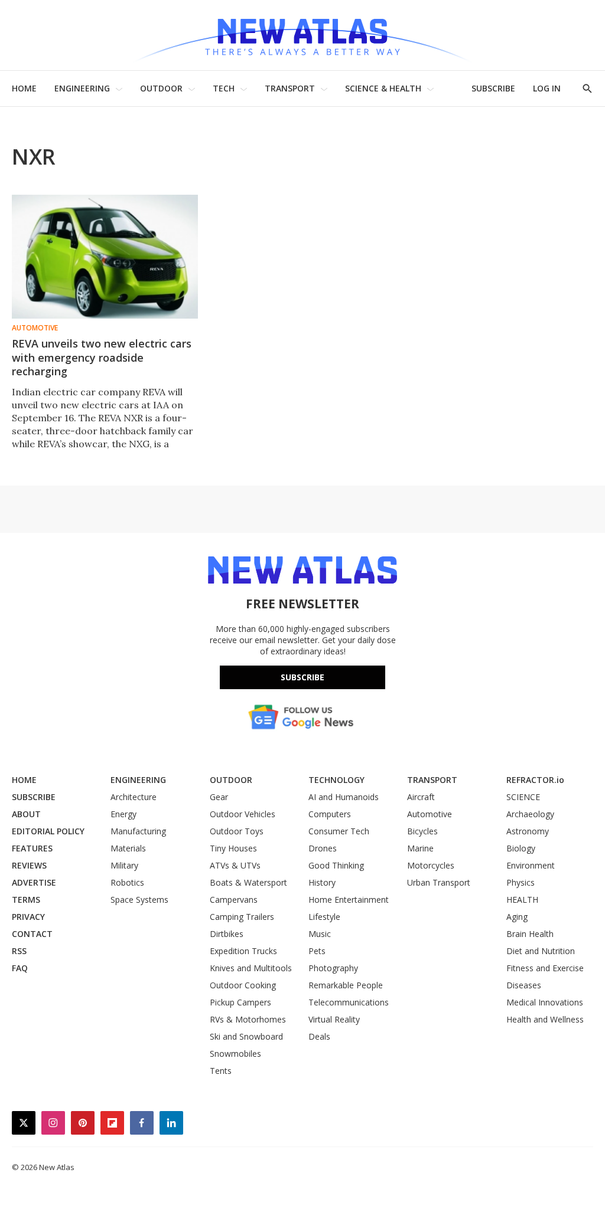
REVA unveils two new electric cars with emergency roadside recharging (101, 357)
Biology (520, 848)
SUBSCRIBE (493, 88)
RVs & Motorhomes (248, 1019)
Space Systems (139, 899)
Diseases (523, 985)
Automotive (35, 328)
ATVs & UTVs (235, 865)
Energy (123, 814)
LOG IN (547, 88)
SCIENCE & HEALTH (383, 88)
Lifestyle (324, 916)
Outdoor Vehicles (242, 814)
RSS (19, 950)
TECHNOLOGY (336, 779)
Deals (319, 1036)
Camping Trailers (242, 916)
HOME (24, 88)
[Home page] (302, 35)
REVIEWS (29, 865)
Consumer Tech (338, 831)
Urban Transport (438, 882)
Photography (333, 968)
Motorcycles (430, 865)
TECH (224, 88)
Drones (322, 848)
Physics (520, 882)
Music (319, 933)
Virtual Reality (334, 1019)
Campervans (234, 899)
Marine (420, 848)
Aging (517, 916)
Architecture (133, 796)
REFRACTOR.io (535, 779)
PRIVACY (28, 916)
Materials (128, 848)
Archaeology (530, 814)
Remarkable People (345, 985)
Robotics (127, 882)
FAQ (20, 968)
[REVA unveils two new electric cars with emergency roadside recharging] (105, 257)
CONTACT (32, 933)
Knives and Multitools (251, 968)
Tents (221, 1070)
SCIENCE (523, 796)
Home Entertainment (348, 899)
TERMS (26, 899)
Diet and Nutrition (540, 950)
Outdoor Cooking (243, 985)
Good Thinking (336, 865)
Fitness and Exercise (545, 968)
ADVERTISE (34, 882)
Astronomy (527, 831)
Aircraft (421, 796)
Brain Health (530, 933)
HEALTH (522, 899)
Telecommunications (348, 1002)
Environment (530, 865)
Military (124, 865)
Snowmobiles (235, 1053)
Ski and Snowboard (246, 1036)
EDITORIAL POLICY (48, 831)
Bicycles (422, 831)
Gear (219, 796)
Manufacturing (138, 831)
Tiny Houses (233, 848)
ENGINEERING (82, 88)
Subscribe (302, 677)
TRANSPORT (290, 88)
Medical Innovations (544, 1002)
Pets (317, 950)
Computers (329, 814)
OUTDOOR (161, 88)
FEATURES (32, 848)
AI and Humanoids (343, 796)
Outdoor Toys (237, 831)
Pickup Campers (240, 1002)
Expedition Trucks (243, 950)
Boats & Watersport (248, 882)
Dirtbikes (226, 933)
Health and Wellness (545, 1019)
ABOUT (26, 814)
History (322, 882)
